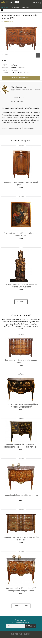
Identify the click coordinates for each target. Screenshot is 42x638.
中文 (39, 3)
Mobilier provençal (29, 128)
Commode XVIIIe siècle (15, 128)
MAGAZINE (25, 7)
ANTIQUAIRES (15, 7)
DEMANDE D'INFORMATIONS (21, 78)
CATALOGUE (4, 7)
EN (36, 3)
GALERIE (13, 101)
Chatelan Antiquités (20, 86)
